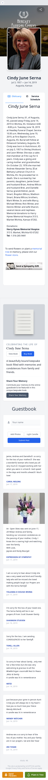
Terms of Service (31, 768)
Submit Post (24, 440)
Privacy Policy (16, 768)
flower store (11, 255)
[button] (24, 508)
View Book (13, 354)
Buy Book (28, 354)
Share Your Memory (17, 395)
